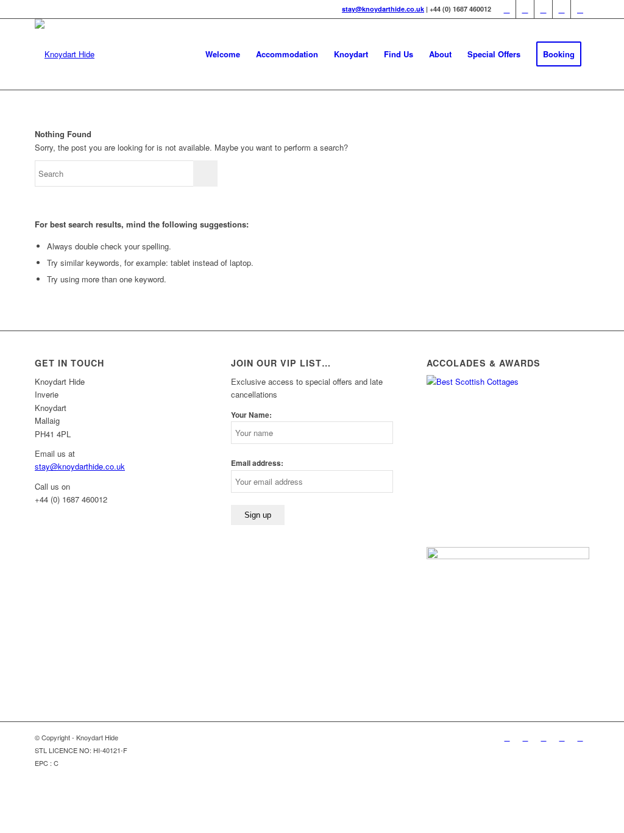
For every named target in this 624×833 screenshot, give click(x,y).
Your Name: (251, 415)
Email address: (257, 463)
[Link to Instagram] (580, 9)
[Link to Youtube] (561, 9)
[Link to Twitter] (507, 9)
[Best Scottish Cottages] (508, 381)
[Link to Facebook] (525, 9)
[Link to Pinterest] (543, 9)
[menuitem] (222, 54)
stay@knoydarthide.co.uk (383, 8)
